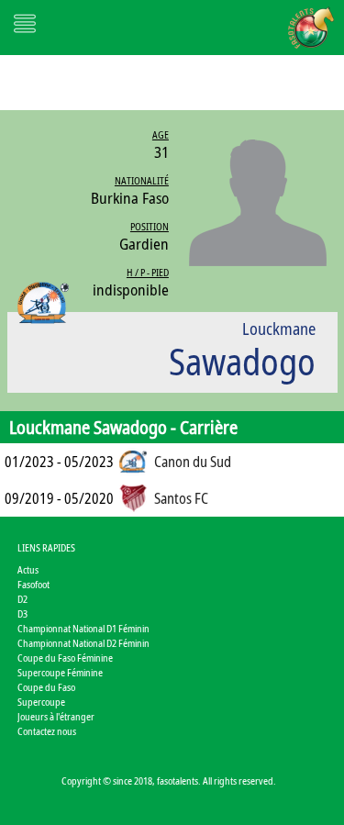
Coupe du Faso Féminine (65, 657)
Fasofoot (33, 584)
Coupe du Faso (46, 687)
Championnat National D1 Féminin (83, 628)
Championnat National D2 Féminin (83, 643)
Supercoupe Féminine (60, 672)
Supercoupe (41, 701)
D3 (22, 613)
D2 (22, 599)
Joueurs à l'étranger (55, 716)
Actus (28, 569)
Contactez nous (46, 731)
